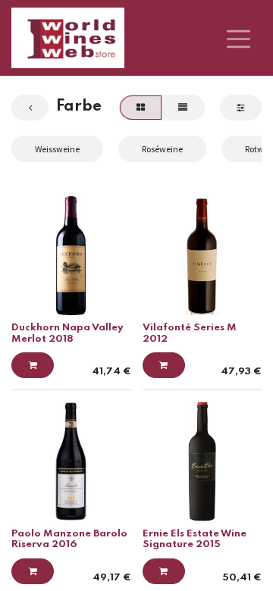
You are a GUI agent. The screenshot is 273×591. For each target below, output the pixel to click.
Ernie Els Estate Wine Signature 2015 (194, 539)
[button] (32, 365)
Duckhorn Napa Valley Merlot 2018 (67, 333)
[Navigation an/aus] (238, 38)
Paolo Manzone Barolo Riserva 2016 (69, 539)
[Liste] (183, 107)
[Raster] (140, 107)
